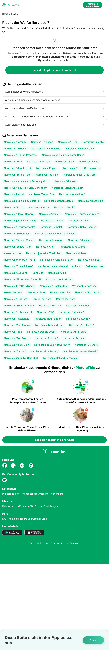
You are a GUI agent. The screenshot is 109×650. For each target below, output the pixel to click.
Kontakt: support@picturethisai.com (28, 518)
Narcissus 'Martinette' (80, 240)
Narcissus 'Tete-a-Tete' (17, 174)
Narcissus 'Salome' (74, 338)
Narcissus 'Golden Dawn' (80, 148)
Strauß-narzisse (42, 299)
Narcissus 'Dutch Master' (49, 325)
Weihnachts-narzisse (84, 286)
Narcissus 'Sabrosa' (38, 161)
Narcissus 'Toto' (13, 161)
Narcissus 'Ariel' (45, 246)
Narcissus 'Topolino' (46, 338)
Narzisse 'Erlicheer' (42, 142)
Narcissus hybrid (14, 194)
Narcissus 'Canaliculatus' (58, 200)
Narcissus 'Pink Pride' (87, 292)
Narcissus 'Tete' (36, 292)
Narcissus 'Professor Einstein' (81, 351)
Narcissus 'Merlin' (64, 207)
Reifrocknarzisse (65, 299)
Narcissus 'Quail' (64, 161)
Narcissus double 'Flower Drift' (52, 344)
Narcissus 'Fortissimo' (71, 312)
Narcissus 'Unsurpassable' (19, 227)
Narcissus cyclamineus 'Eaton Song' (63, 155)
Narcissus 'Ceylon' (79, 220)
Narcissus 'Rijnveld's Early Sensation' (25, 187)
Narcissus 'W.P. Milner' (59, 279)
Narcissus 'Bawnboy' (78, 318)
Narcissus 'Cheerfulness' (18, 266)
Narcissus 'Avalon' (38, 207)
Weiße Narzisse (13, 292)
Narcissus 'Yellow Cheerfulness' (81, 168)
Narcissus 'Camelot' (51, 227)
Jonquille (38, 272)
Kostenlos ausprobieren (92, 5)
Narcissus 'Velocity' (15, 148)
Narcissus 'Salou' (89, 161)
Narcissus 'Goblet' (49, 214)
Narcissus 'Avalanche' (79, 305)
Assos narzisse (12, 253)
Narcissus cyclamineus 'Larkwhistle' (55, 233)
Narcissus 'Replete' (47, 168)
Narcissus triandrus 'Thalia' (19, 259)
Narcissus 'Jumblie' (93, 142)
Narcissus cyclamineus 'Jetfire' (21, 200)
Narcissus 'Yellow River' (17, 246)
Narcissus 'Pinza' (68, 142)
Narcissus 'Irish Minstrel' (18, 312)
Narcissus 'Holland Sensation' (60, 358)
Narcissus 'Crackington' (53, 286)
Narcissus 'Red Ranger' (47, 318)
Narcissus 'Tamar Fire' (41, 194)
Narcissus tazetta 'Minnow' (19, 286)
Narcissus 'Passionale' (17, 318)
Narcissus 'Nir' (45, 312)
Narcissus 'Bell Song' (16, 272)
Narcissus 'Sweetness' (17, 233)
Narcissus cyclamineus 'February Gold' (26, 181)
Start (5, 14)
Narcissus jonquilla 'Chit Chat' (21, 358)
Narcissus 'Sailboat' (89, 259)
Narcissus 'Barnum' (15, 142)
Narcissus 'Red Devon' (17, 338)
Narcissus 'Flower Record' (19, 214)
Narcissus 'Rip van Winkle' (19, 240)
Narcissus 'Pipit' (13, 331)
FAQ (4, 518)
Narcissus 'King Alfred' (72, 246)
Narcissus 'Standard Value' (67, 187)
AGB (30, 506)
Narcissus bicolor (60, 292)
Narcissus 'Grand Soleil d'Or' (56, 259)
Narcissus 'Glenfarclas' (17, 325)
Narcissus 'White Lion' (72, 194)
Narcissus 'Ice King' (47, 174)
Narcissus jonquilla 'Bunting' (20, 220)
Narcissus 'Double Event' (41, 331)
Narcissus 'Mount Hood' (18, 168)
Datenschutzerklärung (14, 506)
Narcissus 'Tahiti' (14, 207)
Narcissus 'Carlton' (15, 351)
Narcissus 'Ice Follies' (81, 325)
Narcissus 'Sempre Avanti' (19, 305)
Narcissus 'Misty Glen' (17, 344)
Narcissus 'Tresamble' (91, 200)
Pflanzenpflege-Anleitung (35, 493)
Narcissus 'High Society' (45, 351)
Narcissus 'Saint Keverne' (46, 148)
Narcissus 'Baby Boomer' (81, 227)
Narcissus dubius (76, 253)
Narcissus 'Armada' (52, 220)
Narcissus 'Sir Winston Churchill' (22, 279)
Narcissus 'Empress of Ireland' (82, 214)
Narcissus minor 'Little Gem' (80, 174)
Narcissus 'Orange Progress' (20, 155)
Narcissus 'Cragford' (16, 299)
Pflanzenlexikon (10, 493)
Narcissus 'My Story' (86, 344)
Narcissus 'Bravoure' (51, 240)
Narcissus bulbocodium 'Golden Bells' (59, 266)
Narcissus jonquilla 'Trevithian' (43, 253)
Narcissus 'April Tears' (74, 331)
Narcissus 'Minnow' (65, 181)
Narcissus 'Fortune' (50, 305)
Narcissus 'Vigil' (57, 272)
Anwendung (57, 493)
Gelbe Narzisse (94, 266)
